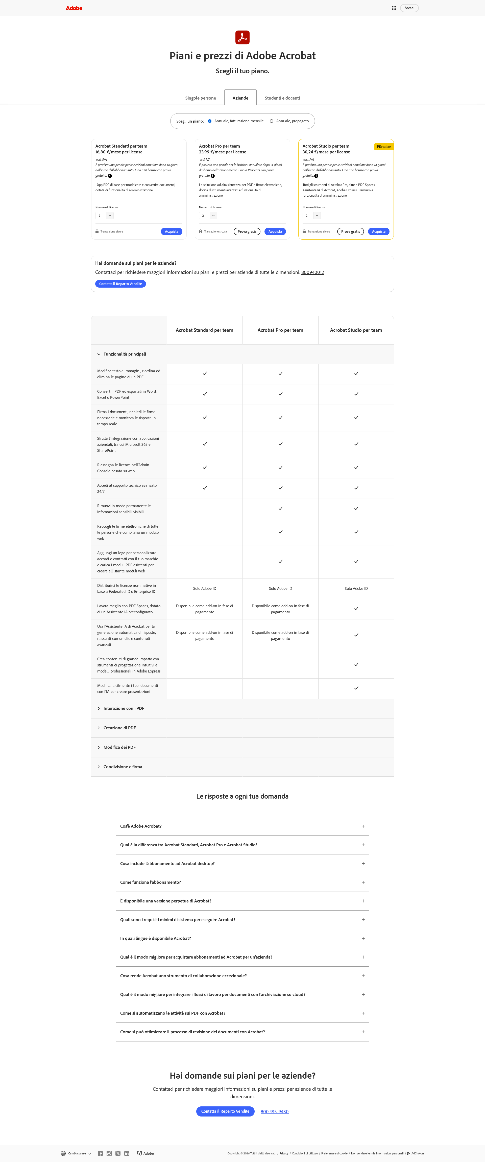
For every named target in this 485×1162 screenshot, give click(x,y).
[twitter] (117, 1153)
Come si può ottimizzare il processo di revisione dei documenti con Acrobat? (192, 1032)
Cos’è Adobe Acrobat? (141, 826)
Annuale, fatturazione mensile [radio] (239, 121)
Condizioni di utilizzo (305, 1153)
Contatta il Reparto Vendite (120, 284)
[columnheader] (129, 354)
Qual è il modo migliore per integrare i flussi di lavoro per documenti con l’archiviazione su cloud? (212, 994)
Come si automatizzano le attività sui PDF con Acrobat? (172, 1013)
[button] (394, 8)
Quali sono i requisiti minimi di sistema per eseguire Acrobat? (177, 919)
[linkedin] (126, 1153)
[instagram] (109, 1153)
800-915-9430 (275, 1111)
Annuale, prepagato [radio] (292, 121)
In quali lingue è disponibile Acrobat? (155, 938)
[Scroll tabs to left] (4, 97)
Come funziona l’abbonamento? (150, 882)
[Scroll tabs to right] (481, 97)
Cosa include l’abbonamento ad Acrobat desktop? (167, 863)
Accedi (409, 8)
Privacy (284, 1153)
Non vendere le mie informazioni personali (377, 1153)
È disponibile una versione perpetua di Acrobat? (165, 901)
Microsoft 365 (136, 444)
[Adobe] (74, 8)
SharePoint (106, 450)
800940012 (312, 272)
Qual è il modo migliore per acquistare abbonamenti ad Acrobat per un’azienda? (196, 957)
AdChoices (417, 1153)
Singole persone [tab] (200, 98)
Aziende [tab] (240, 98)
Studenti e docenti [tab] (282, 98)
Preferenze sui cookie (334, 1153)
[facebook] (100, 1153)
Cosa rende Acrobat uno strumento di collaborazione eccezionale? (183, 976)
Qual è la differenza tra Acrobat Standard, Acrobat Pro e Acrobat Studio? (188, 845)
